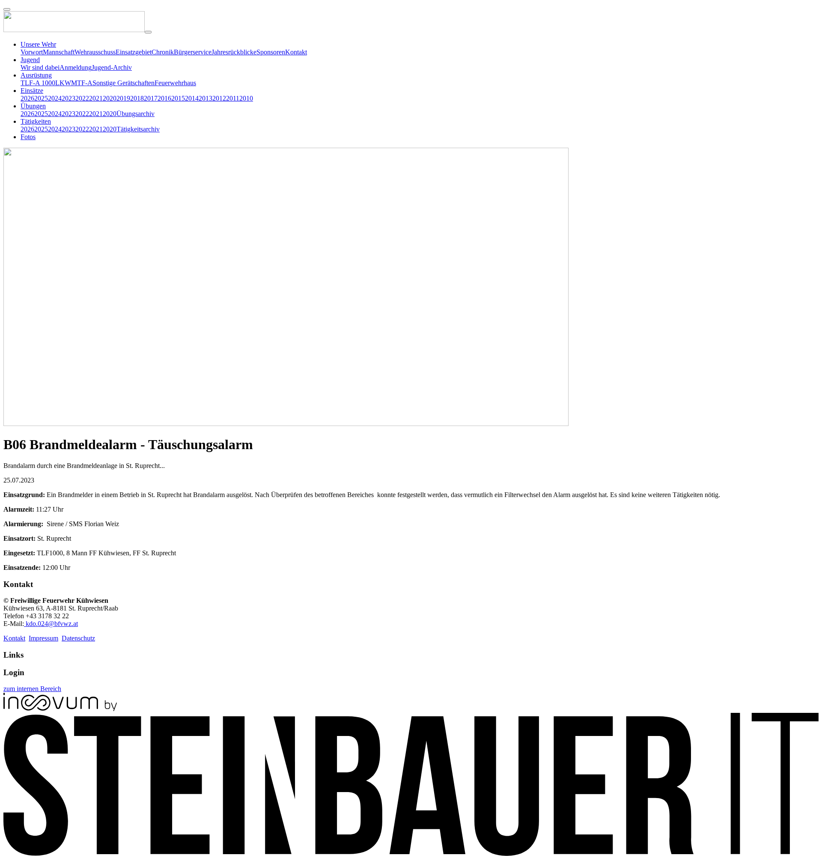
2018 (137, 98)
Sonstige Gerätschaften (123, 82)
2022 (82, 98)
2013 (205, 98)
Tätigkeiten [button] (36, 121)
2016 (164, 98)
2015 (178, 98)
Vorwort (32, 52)
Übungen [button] (33, 106)
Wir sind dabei (40, 67)
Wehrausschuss (95, 52)
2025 (41, 98)
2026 (27, 98)
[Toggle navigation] (148, 32)
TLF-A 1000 (38, 82)
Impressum (43, 638)
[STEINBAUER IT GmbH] (411, 853)
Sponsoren (270, 52)
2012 (219, 98)
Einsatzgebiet (134, 52)
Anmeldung (76, 67)
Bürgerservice (192, 52)
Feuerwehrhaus (175, 82)
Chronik (163, 52)
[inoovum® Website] (60, 708)
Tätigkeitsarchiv (138, 129)
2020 (109, 98)
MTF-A (81, 82)
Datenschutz (78, 638)
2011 (232, 98)
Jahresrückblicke (233, 52)
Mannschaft (58, 52)
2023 (68, 98)
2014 (192, 98)
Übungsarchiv (135, 113)
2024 (55, 98)
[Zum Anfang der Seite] (6, 9)
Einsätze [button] (32, 90)
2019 (123, 98)
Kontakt (296, 52)
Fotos (28, 136)
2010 (246, 98)
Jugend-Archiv (112, 67)
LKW (63, 82)
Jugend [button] (30, 59)
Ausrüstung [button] (36, 75)
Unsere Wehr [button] (38, 44)
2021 (96, 98)
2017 (151, 98)
